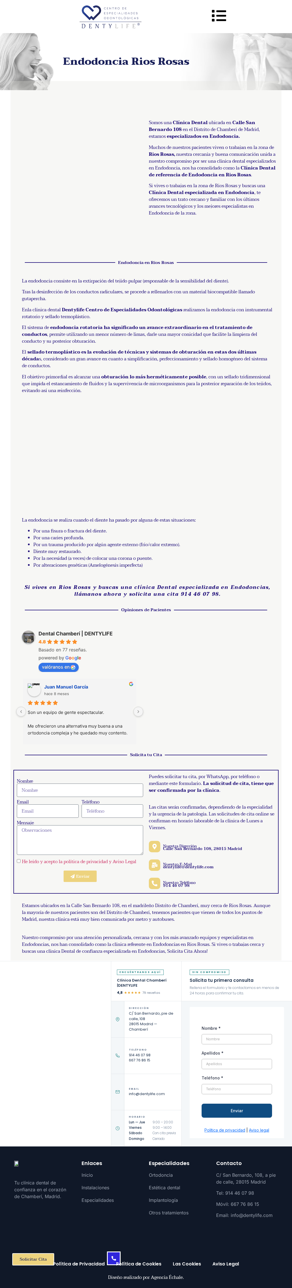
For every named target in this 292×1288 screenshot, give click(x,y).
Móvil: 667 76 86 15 (237, 1204)
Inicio (87, 1175)
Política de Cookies (138, 1264)
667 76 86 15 (139, 1060)
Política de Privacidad (79, 1264)
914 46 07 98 (140, 1055)
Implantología (163, 1200)
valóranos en (56, 667)
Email (23, 802)
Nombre (25, 781)
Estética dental (164, 1187)
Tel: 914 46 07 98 (235, 1193)
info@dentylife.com (147, 1093)
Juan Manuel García (66, 687)
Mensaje (25, 823)
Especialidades (98, 1200)
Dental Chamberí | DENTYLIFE (75, 634)
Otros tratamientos (168, 1213)
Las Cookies (187, 1264)
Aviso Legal (225, 1264)
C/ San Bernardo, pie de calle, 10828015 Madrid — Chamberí (151, 1021)
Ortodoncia (161, 1175)
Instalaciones (95, 1187)
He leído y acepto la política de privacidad (65, 862)
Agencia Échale (167, 1277)
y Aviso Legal (122, 862)
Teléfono (91, 802)
